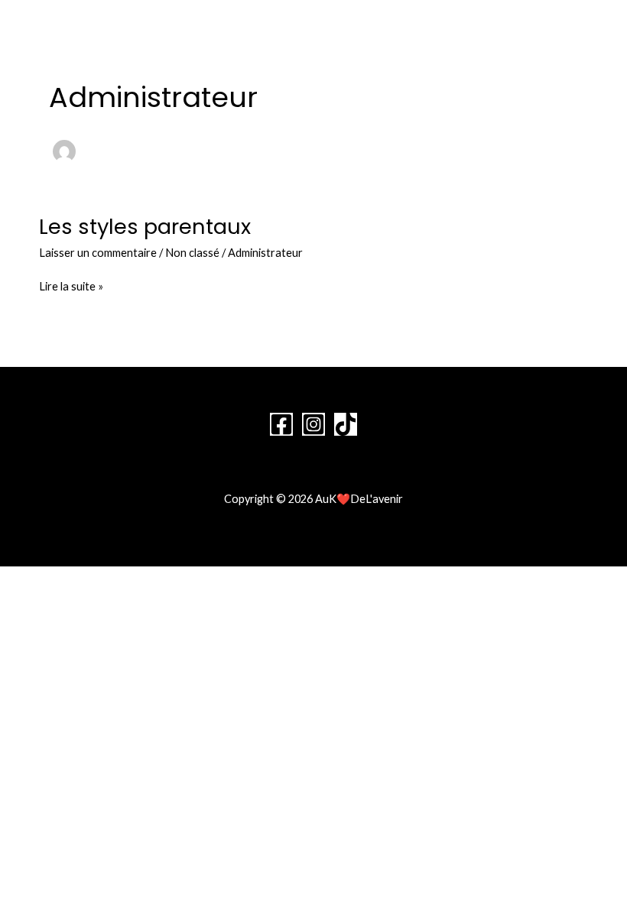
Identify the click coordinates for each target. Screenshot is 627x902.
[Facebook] (281, 424)
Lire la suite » (71, 285)
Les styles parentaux (145, 227)
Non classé (192, 252)
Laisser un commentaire (98, 252)
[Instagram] (313, 424)
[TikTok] (345, 424)
